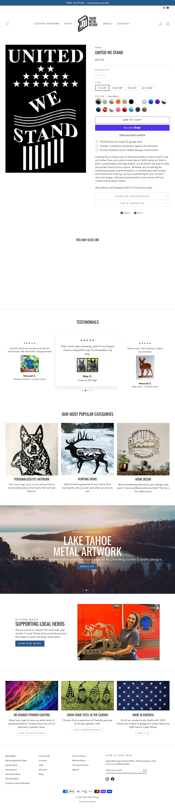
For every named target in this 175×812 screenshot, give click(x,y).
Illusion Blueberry (151, 101)
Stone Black (98, 101)
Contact (123, 23)
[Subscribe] (145, 770)
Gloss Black (131, 101)
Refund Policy (79, 760)
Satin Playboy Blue (131, 109)
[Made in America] (143, 695)
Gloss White (138, 101)
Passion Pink (118, 109)
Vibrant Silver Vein (144, 109)
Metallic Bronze (164, 101)
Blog (41, 774)
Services (43, 769)
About (108, 23)
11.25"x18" (117, 87)
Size (98, 82)
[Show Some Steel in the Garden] (87, 695)
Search (75, 769)
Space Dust (138, 109)
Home (98, 47)
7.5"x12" (102, 87)
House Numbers (13, 774)
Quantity (102, 70)
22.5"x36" (147, 87)
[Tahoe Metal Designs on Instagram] (107, 779)
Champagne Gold (124, 101)
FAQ (41, 765)
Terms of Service (80, 765)
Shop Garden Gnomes (87, 730)
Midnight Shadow (98, 109)
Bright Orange (118, 101)
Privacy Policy (79, 756)
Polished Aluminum (111, 109)
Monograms (11, 769)
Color (106, 96)
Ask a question (132, 203)
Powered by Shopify (87, 801)
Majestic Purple (157, 101)
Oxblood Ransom (105, 109)
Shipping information (132, 196)
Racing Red (124, 109)
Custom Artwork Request (17, 783)
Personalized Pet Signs (16, 760)
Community (44, 756)
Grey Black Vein (144, 101)
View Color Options (31, 733)
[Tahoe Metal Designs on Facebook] (112, 779)
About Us (143, 733)
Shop (68, 23)
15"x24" (132, 87)
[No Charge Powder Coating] (31, 695)
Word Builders (12, 778)
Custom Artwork (47, 23)
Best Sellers (10, 756)
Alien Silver (105, 101)
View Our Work (30, 643)
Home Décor (11, 765)
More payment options (132, 134)
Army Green (111, 101)
